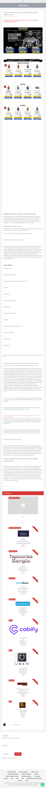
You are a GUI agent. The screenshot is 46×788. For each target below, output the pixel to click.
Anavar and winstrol (13, 477)
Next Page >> (17, 724)
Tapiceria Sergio (13, 551)
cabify (10, 620)
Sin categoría (11, 486)
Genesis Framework (28, 783)
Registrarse (4, 758)
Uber (10, 650)
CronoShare (12, 578)
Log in (40, 783)
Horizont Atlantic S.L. (14, 497)
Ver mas (23, 523)
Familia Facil (12, 599)
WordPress (35, 783)
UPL (10, 701)
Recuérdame (6, 754)
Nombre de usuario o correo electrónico (10, 738)
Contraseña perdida (12, 758)
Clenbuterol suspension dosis (9, 398)
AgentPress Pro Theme (18, 783)
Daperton (11, 680)
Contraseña (4, 745)
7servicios (23, 5)
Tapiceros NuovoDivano (14, 527)
